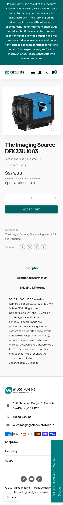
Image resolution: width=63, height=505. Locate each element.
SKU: (8, 165)
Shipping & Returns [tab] (32, 287)
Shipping (9, 178)
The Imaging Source (16, 234)
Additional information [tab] (32, 278)
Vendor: (9, 159)
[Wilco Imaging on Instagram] (24, 479)
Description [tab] (31, 268)
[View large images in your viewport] (52, 129)
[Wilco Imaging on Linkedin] (39, 479)
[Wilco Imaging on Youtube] (31, 479)
